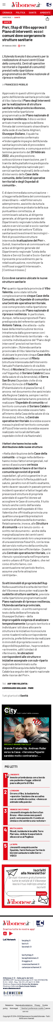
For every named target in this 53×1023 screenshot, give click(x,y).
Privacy (37, 1005)
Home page (7, 17)
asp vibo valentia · (18, 683)
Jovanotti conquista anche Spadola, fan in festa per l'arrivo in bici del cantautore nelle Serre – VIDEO (27, 851)
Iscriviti (41, 893)
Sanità (17, 17)
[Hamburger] (4, 5)
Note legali (14, 1008)
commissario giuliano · (14, 688)
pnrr (30, 688)
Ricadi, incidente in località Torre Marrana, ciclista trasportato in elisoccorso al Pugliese (26, 834)
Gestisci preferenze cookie (32, 1008)
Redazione (9, 1005)
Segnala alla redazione (23, 1005)
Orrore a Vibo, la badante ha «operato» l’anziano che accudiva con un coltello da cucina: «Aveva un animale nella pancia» (28, 797)
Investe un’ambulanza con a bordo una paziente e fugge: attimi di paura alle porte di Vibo (27, 780)
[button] (47, 19)
